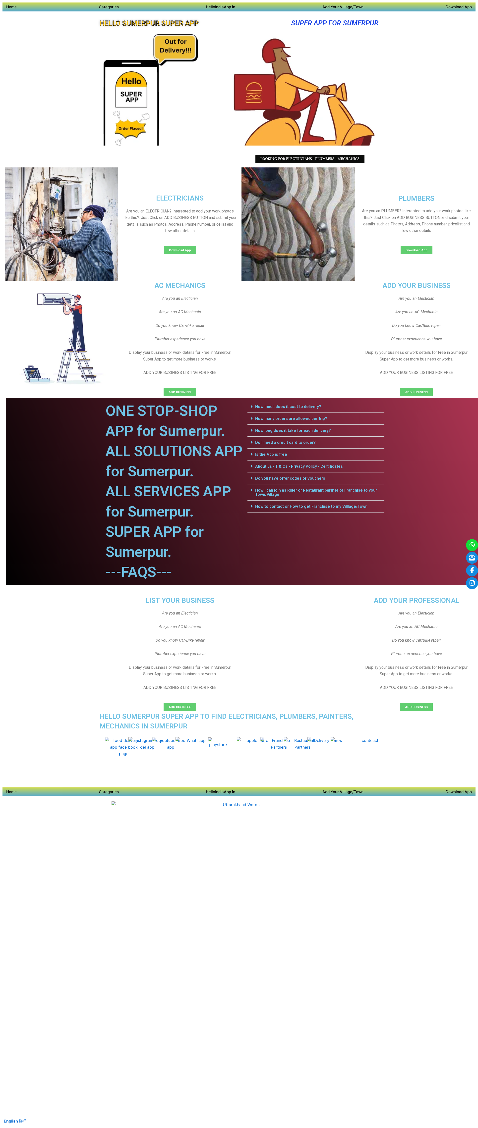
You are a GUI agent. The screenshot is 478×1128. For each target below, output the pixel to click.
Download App (459, 6)
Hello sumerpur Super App (149, 23)
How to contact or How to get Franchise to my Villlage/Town (311, 506)
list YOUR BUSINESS (180, 600)
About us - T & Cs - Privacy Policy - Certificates (299, 466)
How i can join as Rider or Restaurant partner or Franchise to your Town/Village (316, 492)
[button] (315, 407)
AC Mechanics (179, 285)
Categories (109, 6)
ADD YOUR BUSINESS (416, 285)
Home (11, 6)
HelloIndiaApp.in (220, 6)
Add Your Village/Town (342, 6)
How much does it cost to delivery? (288, 406)
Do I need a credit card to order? (285, 442)
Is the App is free (271, 454)
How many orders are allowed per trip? (291, 418)
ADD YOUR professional (416, 600)
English (11, 1121)
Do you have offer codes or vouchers (290, 478)
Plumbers (416, 198)
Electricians (180, 198)
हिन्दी (22, 1121)
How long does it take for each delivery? (293, 430)
